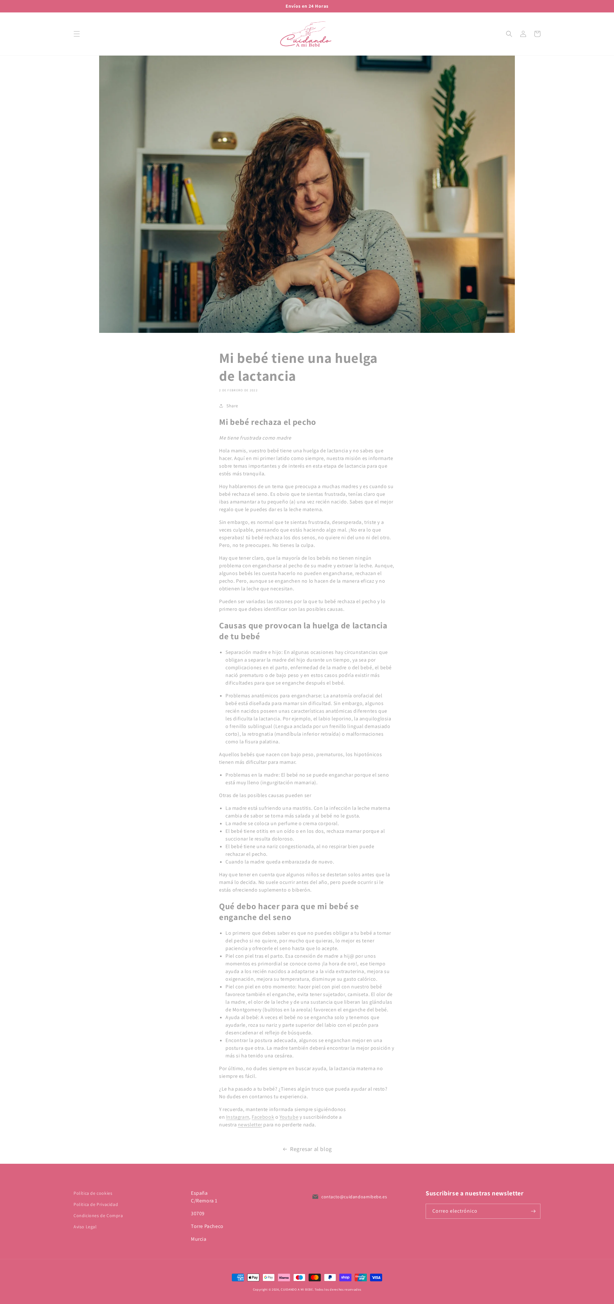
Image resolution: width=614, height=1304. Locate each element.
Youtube (288, 1117)
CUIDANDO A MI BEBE (297, 1289)
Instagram (237, 1117)
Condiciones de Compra (98, 1215)
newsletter (250, 1124)
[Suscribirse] (533, 1211)
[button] (77, 34)
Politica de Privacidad (96, 1204)
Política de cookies (93, 1193)
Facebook (263, 1117)
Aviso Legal (85, 1227)
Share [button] (232, 406)
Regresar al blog (311, 1149)
